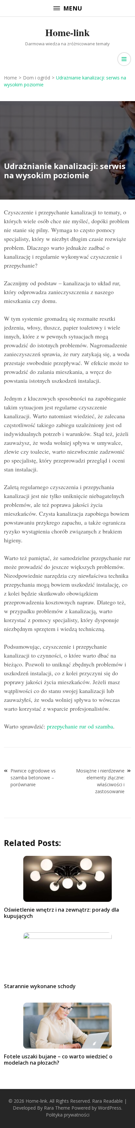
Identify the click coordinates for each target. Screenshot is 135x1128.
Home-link (67, 32)
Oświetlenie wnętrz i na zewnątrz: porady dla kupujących (61, 913)
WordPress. (110, 1108)
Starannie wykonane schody (40, 986)
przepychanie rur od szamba (80, 726)
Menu (72, 8)
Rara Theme (57, 1108)
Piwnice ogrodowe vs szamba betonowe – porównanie (33, 778)
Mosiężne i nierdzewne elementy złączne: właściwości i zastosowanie (100, 781)
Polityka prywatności (67, 1115)
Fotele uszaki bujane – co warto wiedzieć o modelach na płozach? (58, 1059)
